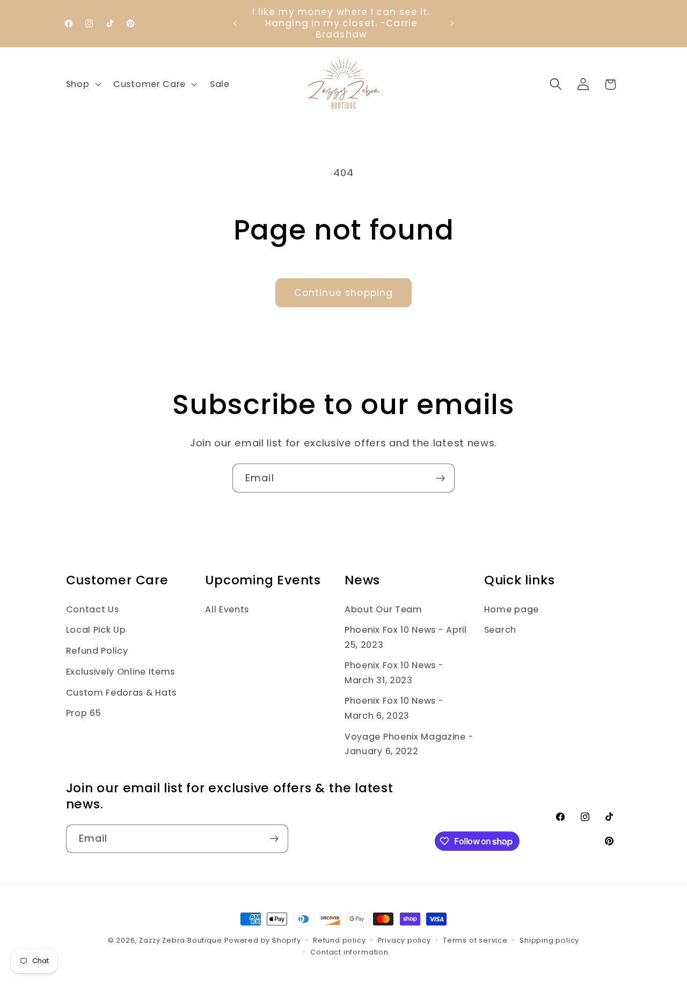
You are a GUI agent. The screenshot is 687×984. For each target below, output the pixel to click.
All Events (227, 609)
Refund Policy (97, 651)
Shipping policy (549, 940)
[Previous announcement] (235, 23)
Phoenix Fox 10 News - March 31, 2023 (394, 672)
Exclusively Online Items (121, 671)
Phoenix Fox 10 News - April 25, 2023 (406, 637)
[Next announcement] (452, 23)
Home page (511, 609)
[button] (82, 84)
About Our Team (383, 609)
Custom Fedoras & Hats (121, 692)
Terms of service (475, 940)
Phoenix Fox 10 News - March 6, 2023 (394, 707)
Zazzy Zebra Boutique (180, 940)
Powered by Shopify (262, 940)
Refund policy (339, 940)
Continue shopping (343, 292)
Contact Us (92, 609)
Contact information (349, 952)
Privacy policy (404, 940)
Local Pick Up (96, 630)
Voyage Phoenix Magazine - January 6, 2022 (409, 743)
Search (500, 630)
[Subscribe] (440, 478)
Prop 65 (83, 713)
